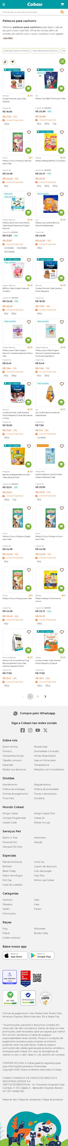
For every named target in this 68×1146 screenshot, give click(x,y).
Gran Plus (39, 875)
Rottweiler (40, 928)
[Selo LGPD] (45, 1005)
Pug (5, 928)
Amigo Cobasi (10, 813)
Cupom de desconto (45, 866)
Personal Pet (10, 842)
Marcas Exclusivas (12, 861)
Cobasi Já (39, 818)
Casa (36, 904)
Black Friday (9, 871)
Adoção (38, 842)
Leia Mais (8, 38)
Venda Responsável (45, 755)
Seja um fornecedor (45, 760)
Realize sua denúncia (14, 769)
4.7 (64, 409)
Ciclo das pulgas (43, 871)
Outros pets (9, 913)
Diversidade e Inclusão (46, 751)
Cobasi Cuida (10, 822)
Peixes (37, 909)
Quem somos (10, 746)
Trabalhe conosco (12, 760)
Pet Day (7, 880)
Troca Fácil (8, 798)
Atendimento (10, 784)
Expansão (8, 765)
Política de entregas (14, 789)
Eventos (7, 751)
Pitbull (6, 933)
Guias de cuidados (12, 884)
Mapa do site (10, 1099)
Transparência (41, 765)
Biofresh (7, 866)
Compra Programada (14, 818)
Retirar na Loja (42, 822)
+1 (40, 76)
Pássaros (7, 904)
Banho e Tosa (10, 837)
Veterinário (40, 837)
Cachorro (7, 899)
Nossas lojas (40, 746)
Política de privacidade (46, 789)
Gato (36, 899)
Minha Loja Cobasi (44, 880)
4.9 (31, 96)
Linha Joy (39, 861)
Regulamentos (42, 784)
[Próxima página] (45, 696)
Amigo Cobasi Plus (44, 813)
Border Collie (41, 933)
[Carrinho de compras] (62, 4)
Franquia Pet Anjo (12, 846)
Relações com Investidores (49, 769)
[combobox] (34, 12)
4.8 (31, 220)
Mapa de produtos (53, 1099)
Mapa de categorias (30, 1099)
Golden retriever (11, 937)
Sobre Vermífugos (12, 875)
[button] (4, 4)
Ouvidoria (39, 798)
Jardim (6, 909)
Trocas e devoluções (45, 793)
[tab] (5, 62)
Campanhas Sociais (13, 755)
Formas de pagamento (15, 793)
